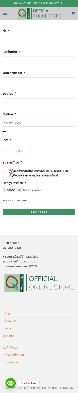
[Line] (10, 383)
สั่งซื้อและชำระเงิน (13, 354)
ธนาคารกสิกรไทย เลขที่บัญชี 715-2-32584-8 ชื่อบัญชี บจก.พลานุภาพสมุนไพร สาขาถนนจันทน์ (38, 173)
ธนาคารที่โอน (12, 162)
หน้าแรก (7, 313)
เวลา (7, 140)
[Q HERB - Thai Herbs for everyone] (39, 13)
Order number (14, 73)
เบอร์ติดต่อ (11, 52)
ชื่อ (6, 31)
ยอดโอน (9, 94)
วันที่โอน (9, 114)
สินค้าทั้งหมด (10, 347)
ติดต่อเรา (8, 335)
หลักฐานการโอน (14, 183)
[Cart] (73, 13)
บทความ (7, 328)
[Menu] (5, 13)
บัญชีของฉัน (10, 362)
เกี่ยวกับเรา (9, 321)
